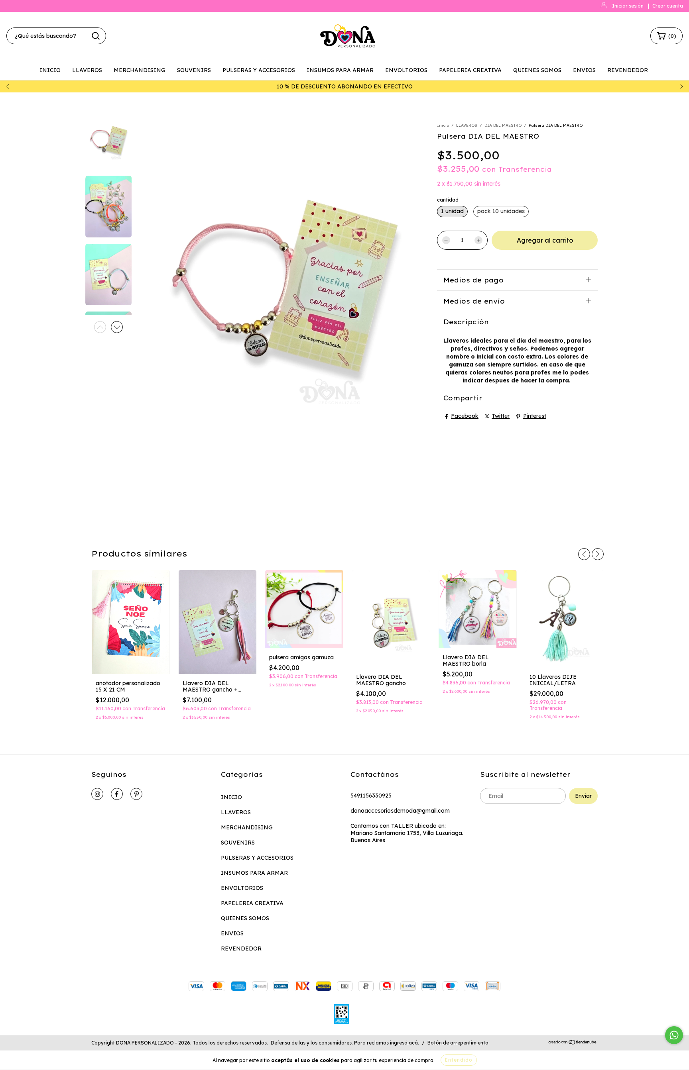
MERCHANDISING (139, 70)
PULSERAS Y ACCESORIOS (258, 70)
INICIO (50, 70)
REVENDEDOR (627, 70)
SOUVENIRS (194, 70)
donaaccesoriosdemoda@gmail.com (400, 810)
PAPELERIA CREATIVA (470, 70)
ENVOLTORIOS (406, 70)
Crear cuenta (667, 6)
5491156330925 (371, 795)
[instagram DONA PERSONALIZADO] (97, 794)
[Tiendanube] (573, 1043)
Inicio (443, 125)
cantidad (448, 200)
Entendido (458, 1060)
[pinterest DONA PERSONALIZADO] (136, 794)
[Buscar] (96, 36)
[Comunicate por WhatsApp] (674, 1035)
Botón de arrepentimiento (457, 1043)
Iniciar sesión (628, 6)
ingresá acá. (404, 1043)
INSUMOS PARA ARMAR (340, 70)
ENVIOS (584, 70)
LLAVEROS (87, 70)
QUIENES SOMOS (537, 70)
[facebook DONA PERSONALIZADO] (117, 794)
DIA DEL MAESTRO (503, 125)
